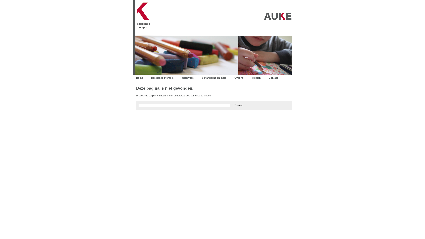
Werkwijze (188, 77)
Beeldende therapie (162, 77)
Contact (273, 77)
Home (139, 77)
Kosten (256, 77)
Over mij (239, 77)
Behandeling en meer (214, 77)
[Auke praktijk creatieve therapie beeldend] (212, 34)
